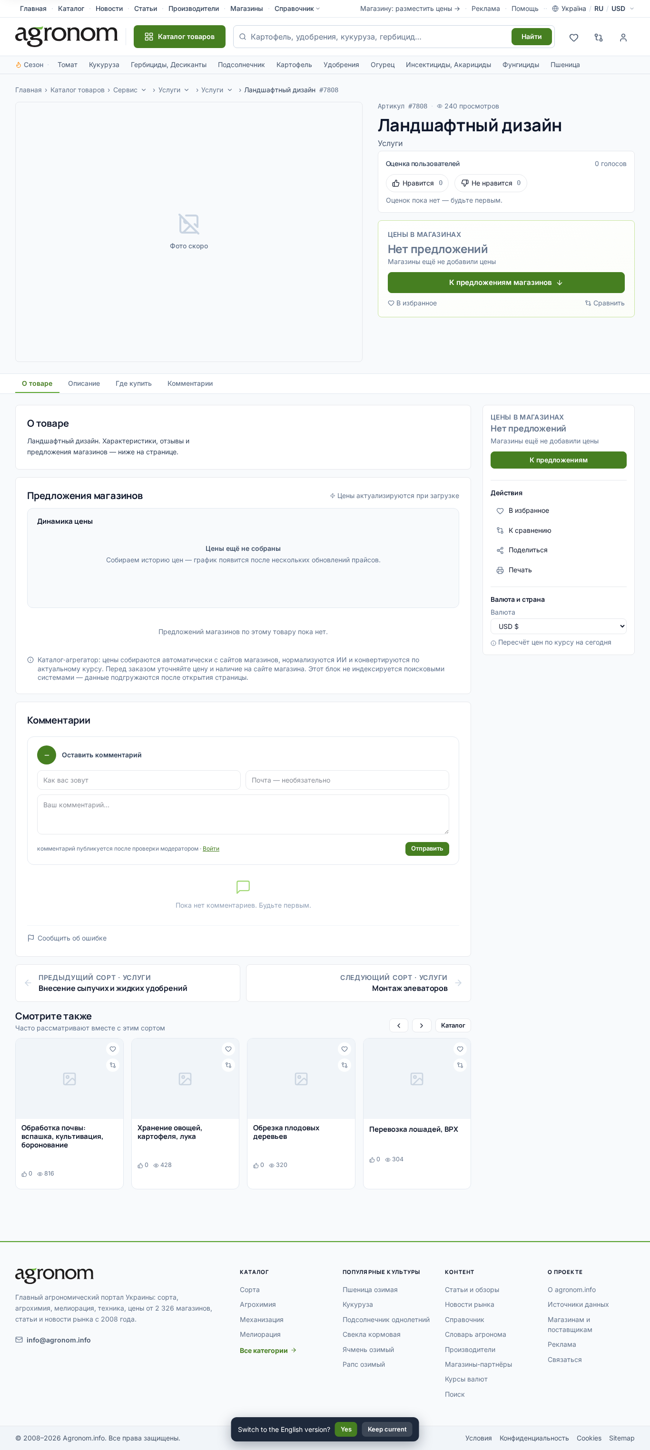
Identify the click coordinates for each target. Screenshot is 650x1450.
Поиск (455, 1394)
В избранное (416, 303)
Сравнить (609, 303)
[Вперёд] (421, 1025)
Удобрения (341, 64)
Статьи (145, 8)
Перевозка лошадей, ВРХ (413, 1129)
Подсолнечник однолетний (386, 1319)
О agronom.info (572, 1289)
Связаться (565, 1359)
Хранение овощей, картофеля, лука (170, 1132)
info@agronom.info (59, 1340)
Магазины (246, 8)
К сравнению (530, 530)
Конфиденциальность (534, 1438)
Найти (532, 36)
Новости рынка (469, 1304)
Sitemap (622, 1438)
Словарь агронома (475, 1334)
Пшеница (565, 64)
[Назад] (398, 1025)
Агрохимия (258, 1304)
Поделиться (528, 550)
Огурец (382, 64)
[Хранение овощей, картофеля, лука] (185, 1079)
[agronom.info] (66, 36)
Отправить (427, 848)
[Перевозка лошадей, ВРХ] (417, 1079)
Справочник (294, 8)
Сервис (125, 90)
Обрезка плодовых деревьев (286, 1132)
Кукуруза (104, 64)
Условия (478, 1438)
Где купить (134, 383)
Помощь (525, 8)
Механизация (262, 1319)
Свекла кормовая (372, 1334)
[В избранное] (112, 1049)
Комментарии (190, 383)
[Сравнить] (112, 1065)
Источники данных (578, 1304)
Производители (193, 8)
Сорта (250, 1289)
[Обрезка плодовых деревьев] (301, 1079)
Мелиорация (260, 1334)
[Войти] (623, 36)
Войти (211, 848)
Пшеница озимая (370, 1289)
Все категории (264, 1350)
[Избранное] (573, 36)
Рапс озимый (364, 1364)
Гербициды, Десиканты (169, 64)
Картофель (294, 64)
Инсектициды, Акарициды (448, 64)
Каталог (71, 8)
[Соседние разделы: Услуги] (187, 90)
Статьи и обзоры (472, 1289)
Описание (84, 383)
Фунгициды (520, 64)
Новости (109, 8)
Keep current (387, 1429)
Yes (346, 1429)
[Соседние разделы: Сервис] (144, 90)
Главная (33, 8)
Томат (68, 64)
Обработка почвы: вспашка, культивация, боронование (62, 1136)
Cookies (589, 1438)
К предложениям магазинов (500, 282)
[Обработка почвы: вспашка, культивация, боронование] (69, 1079)
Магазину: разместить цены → (410, 8)
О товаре (37, 383)
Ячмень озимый (368, 1349)
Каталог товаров (77, 90)
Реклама (486, 8)
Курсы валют (466, 1379)
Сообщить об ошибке (72, 938)
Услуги (169, 90)
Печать (520, 570)
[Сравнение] (598, 36)
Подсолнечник (241, 64)
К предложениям (559, 460)
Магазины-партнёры (478, 1364)
